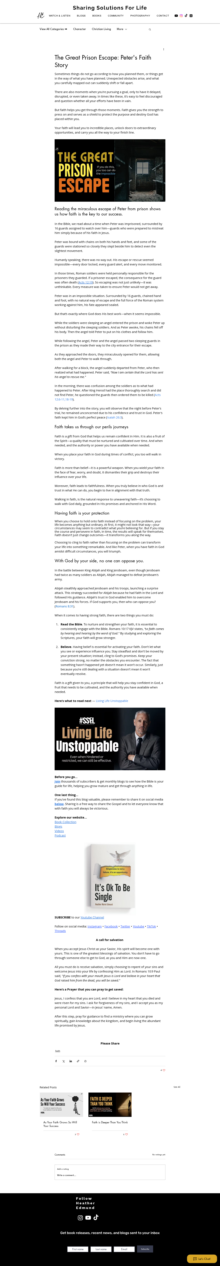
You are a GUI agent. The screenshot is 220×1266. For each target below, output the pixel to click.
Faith (57, 1050)
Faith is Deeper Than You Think (110, 1122)
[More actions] (163, 49)
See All (177, 1086)
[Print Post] (85, 1061)
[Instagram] (181, 16)
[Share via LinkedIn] (70, 1061)
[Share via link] (78, 1061)
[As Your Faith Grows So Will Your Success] (61, 1105)
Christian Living (101, 29)
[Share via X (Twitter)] (63, 1061)
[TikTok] (186, 16)
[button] (59, 16)
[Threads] (191, 16)
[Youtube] (176, 16)
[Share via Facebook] (56, 1061)
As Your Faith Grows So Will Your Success (60, 1124)
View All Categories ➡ (53, 29)
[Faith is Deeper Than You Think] (110, 1105)
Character (79, 29)
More (120, 29)
